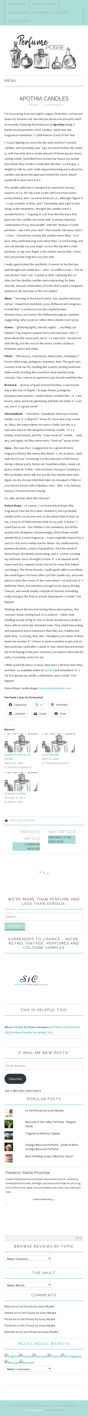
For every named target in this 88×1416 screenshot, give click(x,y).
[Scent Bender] (58, 743)
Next (80, 1237)
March (34, 104)
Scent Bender (50, 754)
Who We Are (17, 4)
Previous (77, 1237)
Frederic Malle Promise (28, 1172)
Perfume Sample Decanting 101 (31, 1032)
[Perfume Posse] (44, 52)
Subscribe (15, 1079)
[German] (40, 1355)
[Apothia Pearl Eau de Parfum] (21, 743)
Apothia (49, 670)
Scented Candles (15, 793)
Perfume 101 (59, 1027)
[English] (11, 1355)
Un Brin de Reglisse (32, 846)
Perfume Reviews (22, 820)
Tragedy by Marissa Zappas (42, 1133)
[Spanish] (26, 1362)
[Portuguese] (71, 1355)
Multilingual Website (44, 1344)
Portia (8, 1319)
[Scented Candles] (21, 781)
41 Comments (54, 104)
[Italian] (54, 1355)
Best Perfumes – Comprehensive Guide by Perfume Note (38, 17)
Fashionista (35, 1410)
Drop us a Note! (43, 4)
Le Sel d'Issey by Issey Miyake (44, 1110)
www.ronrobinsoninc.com (55, 688)
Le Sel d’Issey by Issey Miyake (35, 1306)
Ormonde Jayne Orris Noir (59, 839)
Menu (10, 80)
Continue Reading (44, 1199)
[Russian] (11, 1362)
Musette (9, 1332)
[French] (25, 1355)
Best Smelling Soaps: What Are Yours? (49, 1156)
